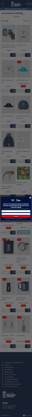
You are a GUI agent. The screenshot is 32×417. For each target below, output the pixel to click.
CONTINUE (16, 216)
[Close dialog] (30, 197)
